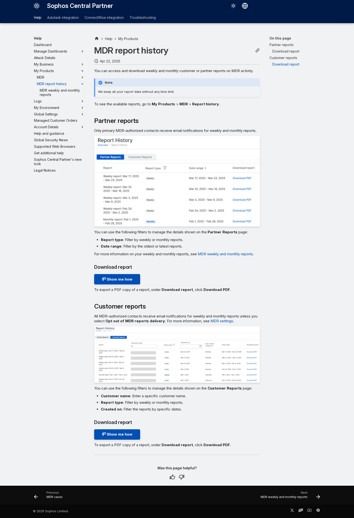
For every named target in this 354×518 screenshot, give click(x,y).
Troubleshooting (143, 17)
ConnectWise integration (104, 17)
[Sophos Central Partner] (36, 6)
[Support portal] (301, 511)
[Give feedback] (318, 511)
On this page (280, 38)
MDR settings (221, 321)
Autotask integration (63, 17)
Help (37, 17)
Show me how (119, 279)
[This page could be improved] (181, 477)
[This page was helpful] (172, 477)
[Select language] (245, 6)
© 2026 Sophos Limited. (51, 511)
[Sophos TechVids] (309, 511)
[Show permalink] (257, 50)
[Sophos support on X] (292, 511)
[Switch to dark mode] (233, 6)
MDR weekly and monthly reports (225, 254)
